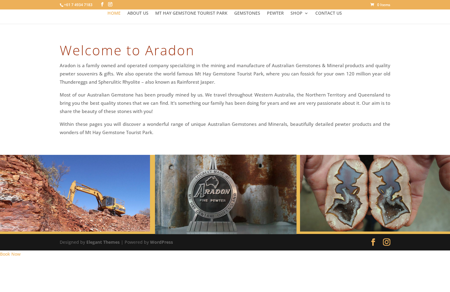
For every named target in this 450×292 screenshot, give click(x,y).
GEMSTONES (247, 13)
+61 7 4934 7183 (78, 4)
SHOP (296, 13)
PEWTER (275, 13)
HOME (114, 13)
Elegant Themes (103, 242)
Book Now (10, 254)
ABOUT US (137, 13)
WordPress (161, 242)
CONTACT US (328, 13)
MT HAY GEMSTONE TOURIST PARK (191, 13)
